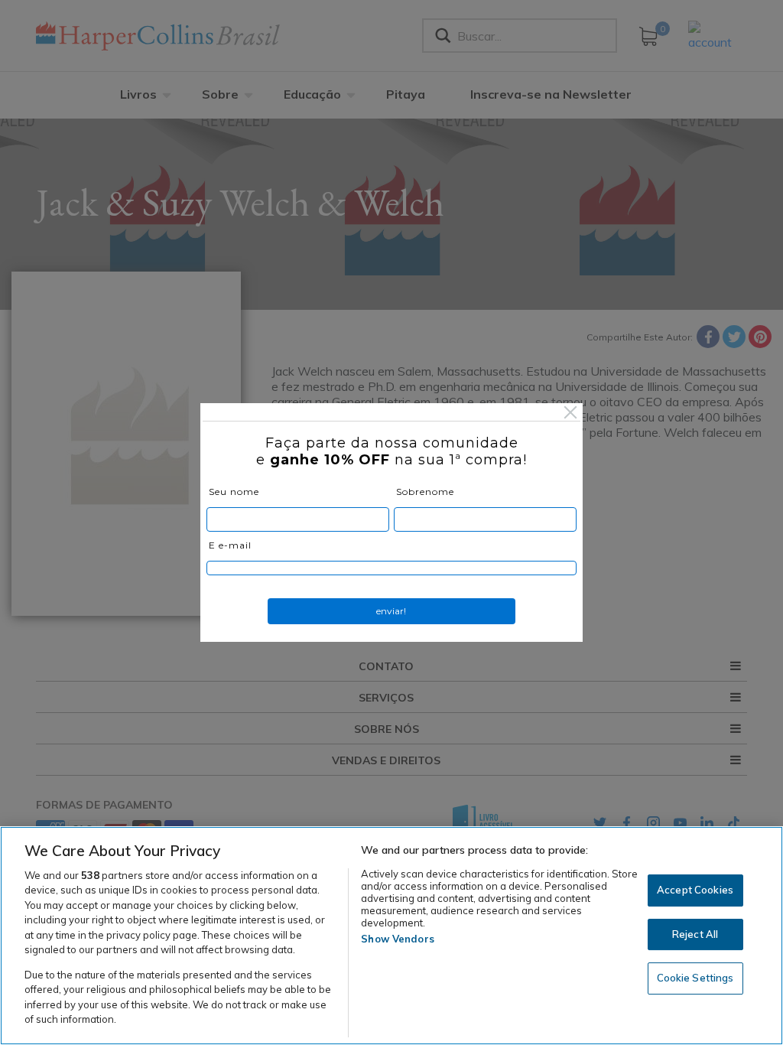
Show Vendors (397, 939)
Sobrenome (425, 491)
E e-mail (230, 545)
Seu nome (234, 491)
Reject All (695, 934)
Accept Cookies (695, 890)
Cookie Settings (695, 978)
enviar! (391, 611)
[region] (391, 935)
